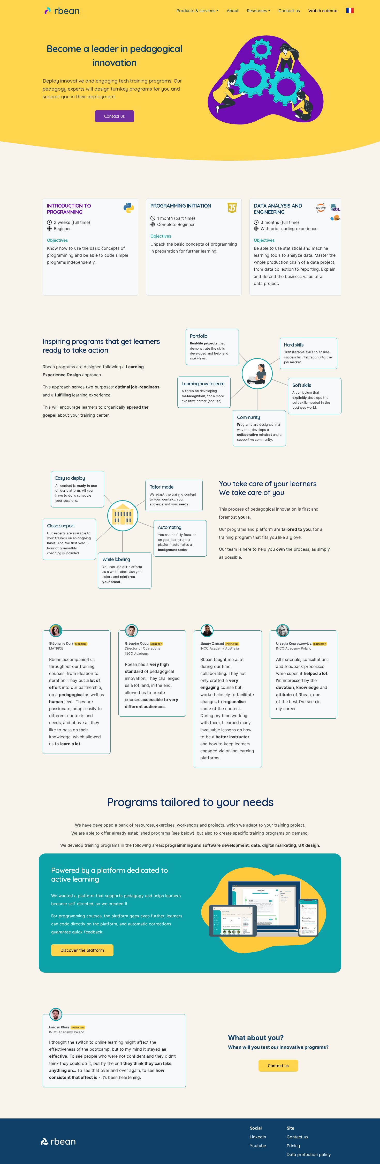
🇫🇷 (350, 10)
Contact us (289, 10)
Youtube (258, 1145)
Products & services (196, 10)
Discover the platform (82, 950)
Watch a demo (322, 10)
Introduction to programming (69, 208)
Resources (257, 10)
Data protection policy (309, 1154)
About (233, 10)
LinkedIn (258, 1136)
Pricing (293, 1145)
